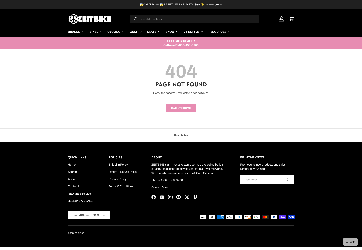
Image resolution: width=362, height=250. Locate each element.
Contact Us (75, 186)
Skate (151, 31)
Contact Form (160, 187)
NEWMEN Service (79, 193)
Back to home (181, 108)
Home (72, 164)
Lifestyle (191, 31)
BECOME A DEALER (81, 200)
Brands (74, 31)
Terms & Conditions (121, 186)
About (71, 179)
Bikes (93, 31)
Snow (170, 31)
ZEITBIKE (79, 233)
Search (72, 171)
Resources (217, 31)
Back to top (181, 135)
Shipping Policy (118, 164)
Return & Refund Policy (123, 171)
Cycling (113, 31)
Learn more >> (214, 4)
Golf (134, 31)
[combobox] (194, 19)
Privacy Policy (118, 179)
